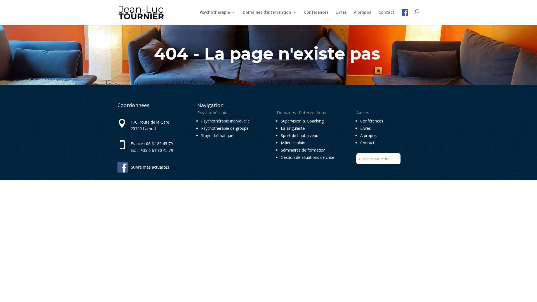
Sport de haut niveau (299, 135)
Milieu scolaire (294, 142)
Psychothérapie (215, 12)
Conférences (316, 12)
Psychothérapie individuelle (225, 121)
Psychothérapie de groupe (225, 128)
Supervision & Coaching (302, 121)
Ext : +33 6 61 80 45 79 (152, 150)
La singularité (293, 128)
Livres (341, 12)
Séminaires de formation (303, 150)
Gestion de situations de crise (307, 157)
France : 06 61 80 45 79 (152, 143)
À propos (362, 12)
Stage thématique (217, 135)
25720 (136, 128)
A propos (368, 135)
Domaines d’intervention (267, 12)
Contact (386, 12)
